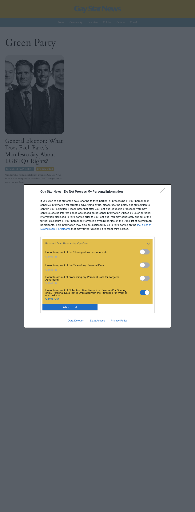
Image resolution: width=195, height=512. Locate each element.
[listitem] (97, 244)
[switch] (145, 251)
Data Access (97, 320)
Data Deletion (76, 320)
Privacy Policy (119, 320)
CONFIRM (70, 306)
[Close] (163, 191)
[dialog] (97, 256)
